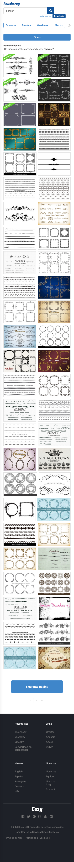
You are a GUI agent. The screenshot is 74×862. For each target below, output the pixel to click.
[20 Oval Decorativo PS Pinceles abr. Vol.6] (19, 459)
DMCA (49, 746)
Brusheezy (20, 731)
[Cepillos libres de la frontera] (54, 164)
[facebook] (23, 816)
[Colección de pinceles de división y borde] (19, 238)
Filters (37, 37)
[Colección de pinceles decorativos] (54, 262)
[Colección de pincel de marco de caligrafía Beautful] (19, 583)
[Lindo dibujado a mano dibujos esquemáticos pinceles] (19, 657)
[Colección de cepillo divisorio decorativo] (19, 633)
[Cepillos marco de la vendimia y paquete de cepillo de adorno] (19, 114)
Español (18, 776)
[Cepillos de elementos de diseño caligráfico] (54, 213)
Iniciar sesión (45, 16)
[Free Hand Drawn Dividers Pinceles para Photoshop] (19, 262)
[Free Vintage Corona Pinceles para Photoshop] (54, 459)
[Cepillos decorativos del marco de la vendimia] (19, 164)
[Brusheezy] (11, 4)
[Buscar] (50, 10)
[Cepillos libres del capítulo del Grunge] (19, 509)
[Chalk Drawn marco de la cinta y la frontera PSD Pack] (54, 90)
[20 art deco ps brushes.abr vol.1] (54, 114)
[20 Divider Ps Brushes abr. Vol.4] (54, 558)
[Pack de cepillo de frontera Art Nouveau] (19, 90)
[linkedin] (51, 816)
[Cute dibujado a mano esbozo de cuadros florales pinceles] (54, 509)
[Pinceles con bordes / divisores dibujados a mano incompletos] (19, 287)
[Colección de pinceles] (19, 188)
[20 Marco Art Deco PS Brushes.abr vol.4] (54, 361)
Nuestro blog (50, 783)
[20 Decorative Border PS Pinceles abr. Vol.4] (54, 311)
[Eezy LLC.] (37, 809)
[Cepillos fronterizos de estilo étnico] (19, 534)
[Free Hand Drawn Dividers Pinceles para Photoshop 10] (54, 434)
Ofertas (50, 731)
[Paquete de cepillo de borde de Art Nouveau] (19, 65)
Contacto (51, 789)
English (18, 771)
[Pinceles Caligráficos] (19, 558)
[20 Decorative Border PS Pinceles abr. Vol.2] (19, 139)
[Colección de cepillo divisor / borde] (54, 188)
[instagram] (39, 816)
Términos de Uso (13, 837)
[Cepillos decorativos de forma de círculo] (54, 336)
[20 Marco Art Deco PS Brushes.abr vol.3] (54, 287)
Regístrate (59, 16)
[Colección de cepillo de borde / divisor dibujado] (19, 385)
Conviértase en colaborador (22, 748)
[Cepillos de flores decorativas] (54, 633)
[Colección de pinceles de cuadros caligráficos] (54, 385)
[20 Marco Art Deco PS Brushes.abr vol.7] (19, 361)
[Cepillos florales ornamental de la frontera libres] (19, 213)
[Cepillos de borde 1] (55, 608)
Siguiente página (37, 686)
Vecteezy (19, 736)
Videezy (19, 741)
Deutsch (19, 786)
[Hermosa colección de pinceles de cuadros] (54, 238)
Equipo (50, 776)
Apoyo (49, 741)
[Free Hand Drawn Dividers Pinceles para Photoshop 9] (19, 410)
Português (20, 781)
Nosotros (51, 771)
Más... (18, 791)
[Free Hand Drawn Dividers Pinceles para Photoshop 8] (20, 608)
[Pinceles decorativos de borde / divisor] (54, 139)
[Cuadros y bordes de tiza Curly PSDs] (54, 65)
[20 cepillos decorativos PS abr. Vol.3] (19, 336)
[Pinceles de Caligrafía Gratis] (55, 484)
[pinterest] (34, 816)
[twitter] (28, 816)
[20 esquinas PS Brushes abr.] (54, 657)
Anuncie (50, 736)
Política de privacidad (36, 837)
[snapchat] (45, 816)
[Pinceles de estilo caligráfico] (54, 534)
